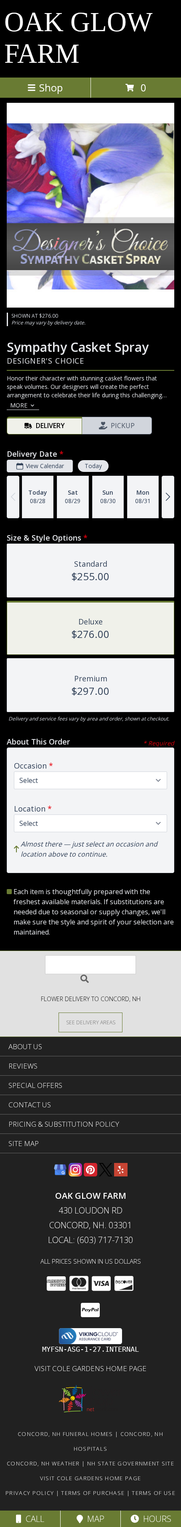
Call (32, 1518)
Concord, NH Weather (43, 1463)
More (18, 405)
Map (93, 1518)
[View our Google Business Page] (60, 1174)
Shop (51, 87)
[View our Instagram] (75, 1174)
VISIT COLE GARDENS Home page (90, 1368)
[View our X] (105, 1174)
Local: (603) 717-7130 (90, 1240)
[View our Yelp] (121, 1174)
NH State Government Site (130, 1463)
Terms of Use (154, 1493)
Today (93, 466)
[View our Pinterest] (90, 1174)
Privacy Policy (29, 1493)
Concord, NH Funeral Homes (65, 1434)
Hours (155, 1518)
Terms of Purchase (93, 1493)
